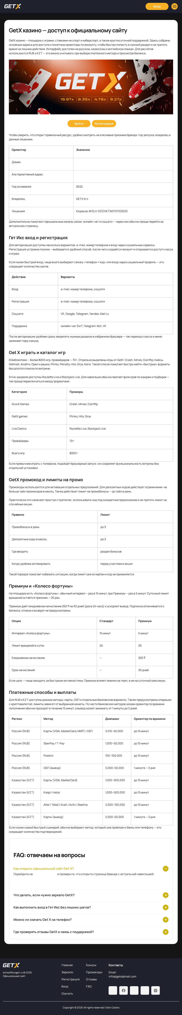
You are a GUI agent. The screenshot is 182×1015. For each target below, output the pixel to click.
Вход (64, 986)
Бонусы (91, 965)
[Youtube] (134, 990)
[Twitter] (145, 990)
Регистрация (70, 979)
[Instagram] (155, 990)
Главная (67, 965)
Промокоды (94, 972)
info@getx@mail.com (122, 976)
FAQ (89, 986)
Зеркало (67, 972)
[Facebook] (123, 990)
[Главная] (12, 6)
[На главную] (29, 965)
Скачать (67, 993)
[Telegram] (113, 990)
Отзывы (91, 979)
